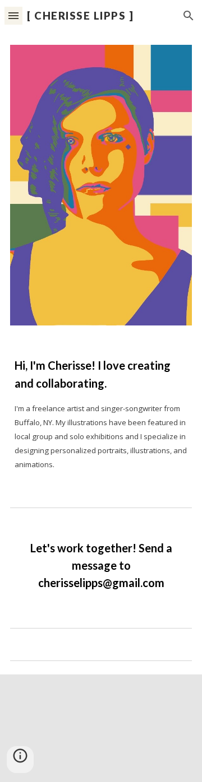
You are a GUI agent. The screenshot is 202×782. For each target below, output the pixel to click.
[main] (101, 413)
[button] (13, 15)
